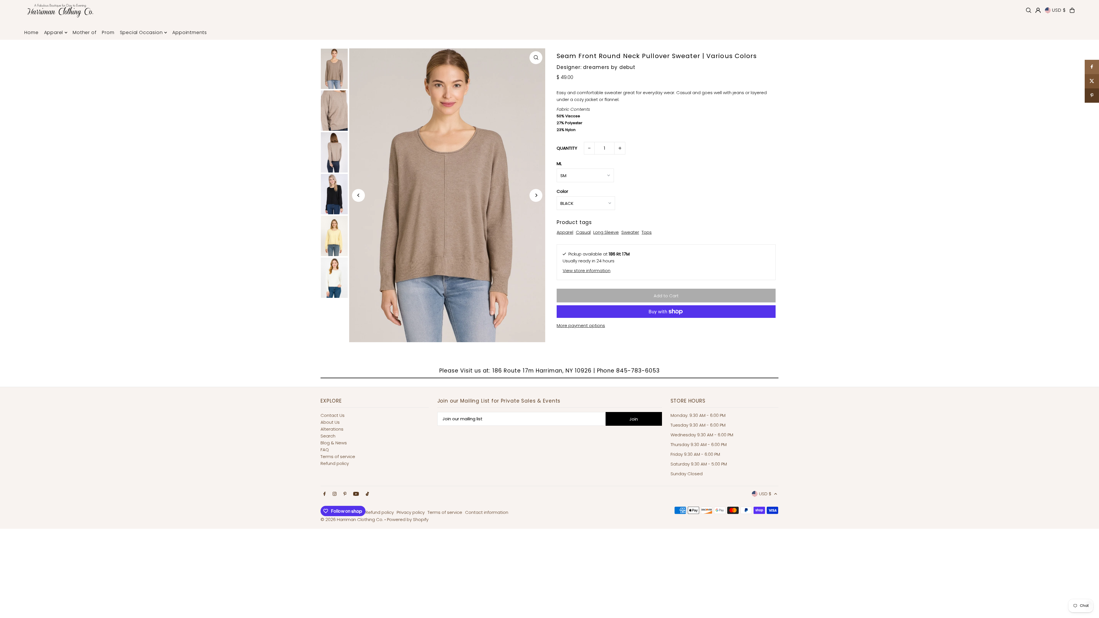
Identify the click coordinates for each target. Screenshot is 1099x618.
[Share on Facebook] (1092, 67)
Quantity (567, 148)
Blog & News (334, 443)
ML (559, 164)
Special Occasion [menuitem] (141, 32)
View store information (586, 271)
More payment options (581, 325)
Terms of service (338, 456)
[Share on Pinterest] (1092, 95)
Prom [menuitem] (108, 32)
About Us (330, 422)
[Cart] (1072, 10)
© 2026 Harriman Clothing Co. (352, 519)
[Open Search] (1028, 10)
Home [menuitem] (31, 32)
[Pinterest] (345, 494)
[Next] (535, 195)
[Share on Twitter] (1092, 81)
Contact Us (333, 415)
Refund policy (335, 463)
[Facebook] (324, 494)
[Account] (1038, 10)
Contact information (486, 512)
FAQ (325, 450)
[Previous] (358, 195)
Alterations (332, 429)
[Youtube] (356, 494)
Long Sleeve (606, 232)
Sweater (630, 232)
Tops (647, 232)
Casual (583, 232)
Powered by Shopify (407, 519)
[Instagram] (335, 494)
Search (328, 436)
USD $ (1059, 10)
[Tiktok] (367, 494)
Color (562, 191)
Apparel (565, 232)
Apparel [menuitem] (53, 32)
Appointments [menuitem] (189, 32)
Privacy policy (411, 512)
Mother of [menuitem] (84, 32)
